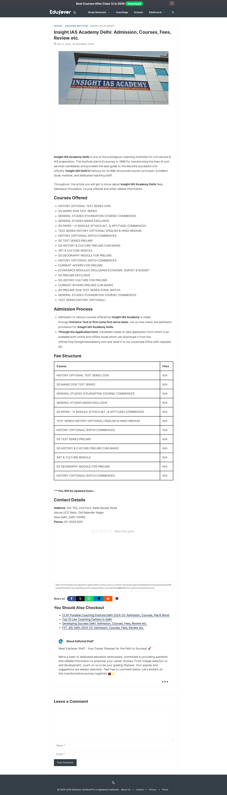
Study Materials (97, 12)
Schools (138, 12)
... (165, 679)
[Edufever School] (61, 12)
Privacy (152, 789)
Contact (140, 789)
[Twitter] (80, 598)
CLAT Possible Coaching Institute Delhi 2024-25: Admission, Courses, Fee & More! (115, 615)
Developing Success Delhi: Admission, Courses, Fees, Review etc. (104, 623)
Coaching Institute (76, 26)
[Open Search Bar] (173, 12)
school (58, 26)
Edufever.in (155, 12)
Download (134, 3)
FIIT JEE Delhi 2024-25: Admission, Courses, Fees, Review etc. (103, 627)
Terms (165, 789)
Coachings (122, 12)
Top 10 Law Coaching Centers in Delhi (87, 619)
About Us (125, 789)
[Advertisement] (113, 131)
